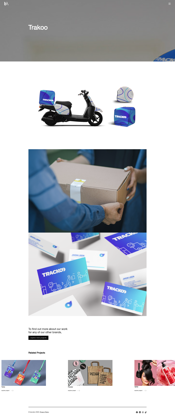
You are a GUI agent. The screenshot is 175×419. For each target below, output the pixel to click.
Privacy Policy (44, 412)
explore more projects (38, 337)
